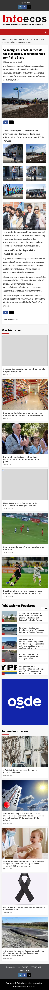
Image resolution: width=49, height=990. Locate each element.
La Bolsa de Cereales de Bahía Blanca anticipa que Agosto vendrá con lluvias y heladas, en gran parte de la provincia (32, 670)
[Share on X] (11, 122)
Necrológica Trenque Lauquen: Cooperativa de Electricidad (24, 908)
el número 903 (13, 319)
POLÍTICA (24, 970)
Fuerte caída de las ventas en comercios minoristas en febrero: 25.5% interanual (23, 414)
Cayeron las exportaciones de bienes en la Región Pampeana (24, 370)
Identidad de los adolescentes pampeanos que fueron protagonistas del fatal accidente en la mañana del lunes (31, 630)
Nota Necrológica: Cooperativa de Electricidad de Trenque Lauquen (20, 504)
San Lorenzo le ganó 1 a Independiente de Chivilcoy (23, 548)
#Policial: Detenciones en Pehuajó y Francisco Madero (20, 771)
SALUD (25, 967)
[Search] (44, 32)
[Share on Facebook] (5, 122)
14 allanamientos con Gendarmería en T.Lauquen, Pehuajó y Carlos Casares (32, 617)
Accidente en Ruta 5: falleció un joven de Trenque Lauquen (29, 643)
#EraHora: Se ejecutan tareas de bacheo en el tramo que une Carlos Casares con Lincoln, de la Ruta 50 (23, 953)
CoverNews (18, 986)
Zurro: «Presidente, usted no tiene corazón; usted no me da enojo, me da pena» (22, 459)
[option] (25, 617)
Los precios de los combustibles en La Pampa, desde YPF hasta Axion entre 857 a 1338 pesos (32, 656)
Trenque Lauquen (13, 967)
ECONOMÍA (35, 967)
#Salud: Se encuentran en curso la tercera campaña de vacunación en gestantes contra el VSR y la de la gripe (23, 864)
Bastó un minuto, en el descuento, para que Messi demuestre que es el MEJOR (22, 592)
